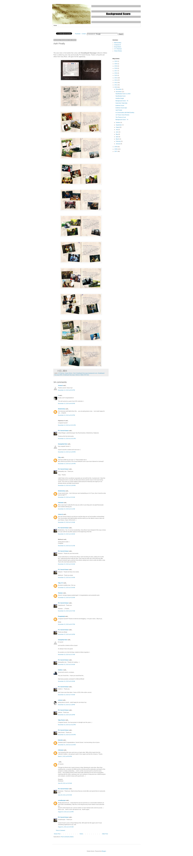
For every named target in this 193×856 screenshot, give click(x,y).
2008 (116, 149)
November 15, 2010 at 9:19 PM (66, 634)
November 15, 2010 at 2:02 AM (66, 497)
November (119, 91)
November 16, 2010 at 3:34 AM (66, 664)
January (118, 143)
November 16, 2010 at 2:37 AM (66, 654)
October (118, 122)
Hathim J (60, 670)
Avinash (60, 385)
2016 (116, 73)
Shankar (60, 593)
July (117, 129)
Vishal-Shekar (118, 51)
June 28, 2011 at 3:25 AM (65, 783)
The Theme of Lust (121, 117)
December (119, 89)
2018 (116, 68)
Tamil (74, 373)
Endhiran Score (120, 105)
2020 (116, 63)
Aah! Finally (119, 110)
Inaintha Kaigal (120, 98)
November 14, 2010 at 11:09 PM (66, 452)
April (117, 136)
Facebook (77, 33)
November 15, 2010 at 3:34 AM (66, 587)
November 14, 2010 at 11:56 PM (66, 485)
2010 (116, 87)
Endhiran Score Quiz (121, 108)
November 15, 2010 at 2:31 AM (66, 545)
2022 (116, 61)
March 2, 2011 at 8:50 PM (65, 756)
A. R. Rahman (118, 49)
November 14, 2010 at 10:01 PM (67, 425)
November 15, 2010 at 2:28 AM (66, 534)
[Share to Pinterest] (66, 371)
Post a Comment (60, 830)
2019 (116, 66)
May (117, 134)
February (118, 141)
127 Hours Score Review (122, 115)
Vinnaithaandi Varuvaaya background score (86, 373)
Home (55, 25)
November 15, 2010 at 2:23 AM (66, 522)
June (117, 132)
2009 (116, 146)
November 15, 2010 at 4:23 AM (66, 597)
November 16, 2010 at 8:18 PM (66, 714)
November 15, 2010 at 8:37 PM (66, 624)
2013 (116, 80)
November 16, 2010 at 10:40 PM (67, 734)
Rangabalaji (61, 616)
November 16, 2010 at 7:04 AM (66, 694)
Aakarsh (60, 514)
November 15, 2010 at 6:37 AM (66, 611)
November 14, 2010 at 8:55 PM (66, 403)
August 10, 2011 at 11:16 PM (65, 812)
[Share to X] (62, 371)
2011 (116, 85)
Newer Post (57, 834)
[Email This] (58, 371)
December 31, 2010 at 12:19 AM (67, 744)
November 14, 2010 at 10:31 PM (67, 438)
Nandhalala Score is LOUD (123, 93)
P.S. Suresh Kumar (63, 430)
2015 (116, 75)
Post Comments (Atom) (67, 836)
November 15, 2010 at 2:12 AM (66, 509)
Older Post (105, 834)
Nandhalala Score (121, 96)
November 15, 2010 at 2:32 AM (66, 564)
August (118, 127)
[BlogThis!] (60, 371)
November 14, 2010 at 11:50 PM (66, 463)
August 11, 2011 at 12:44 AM (65, 827)
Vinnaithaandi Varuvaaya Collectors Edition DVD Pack (76, 374)
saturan (60, 700)
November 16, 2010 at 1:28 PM (66, 704)
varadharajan (62, 800)
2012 (116, 82)
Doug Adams (117, 47)
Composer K (117, 45)
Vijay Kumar (61, 720)
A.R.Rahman (61, 373)
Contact (84, 33)
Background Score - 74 (122, 119)
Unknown (60, 502)
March (118, 139)
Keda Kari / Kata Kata (121, 103)
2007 (116, 151)
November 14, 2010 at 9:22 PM (66, 415)
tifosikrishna (61, 409)
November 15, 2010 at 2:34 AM (66, 577)
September (119, 125)
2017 (116, 70)
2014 (116, 78)
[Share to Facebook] (64, 371)
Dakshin (60, 740)
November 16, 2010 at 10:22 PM (67, 724)
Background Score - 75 (122, 100)
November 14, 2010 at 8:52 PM (66, 390)
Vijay (59, 457)
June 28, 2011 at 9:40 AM (65, 795)
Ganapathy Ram (62, 444)
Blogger (104, 851)
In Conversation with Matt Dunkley (125, 112)
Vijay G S (60, 583)
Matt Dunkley (117, 42)
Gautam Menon (68, 373)
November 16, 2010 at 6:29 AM (66, 681)
